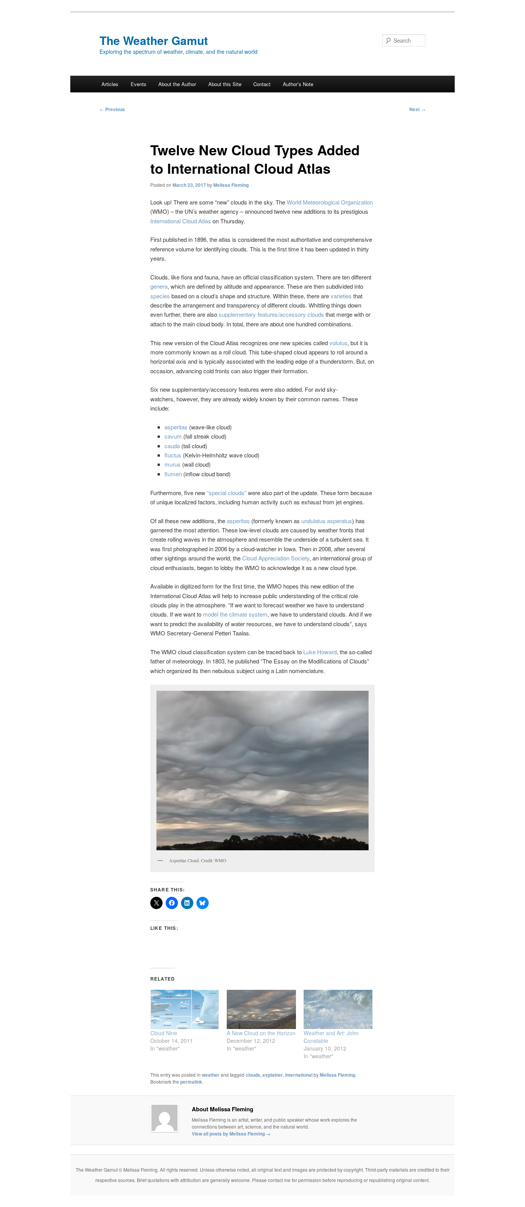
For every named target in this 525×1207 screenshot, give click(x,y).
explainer (272, 1074)
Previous (112, 109)
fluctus (172, 455)
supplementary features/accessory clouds (271, 314)
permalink (191, 1081)
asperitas (176, 427)
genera (159, 286)
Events (138, 84)
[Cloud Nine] (184, 1009)
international (298, 1074)
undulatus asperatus (326, 521)
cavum (173, 436)
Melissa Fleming (231, 184)
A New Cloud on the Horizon (261, 1033)
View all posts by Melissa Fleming (231, 1133)
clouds (253, 1074)
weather (210, 1074)
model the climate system (235, 614)
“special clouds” (226, 493)
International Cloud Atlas (180, 221)
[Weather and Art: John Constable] (338, 1009)
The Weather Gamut (154, 40)
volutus (338, 343)
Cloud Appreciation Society (275, 558)
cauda (172, 446)
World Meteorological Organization (330, 202)
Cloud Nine (163, 1033)
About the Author (177, 84)
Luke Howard (320, 652)
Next (417, 109)
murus (172, 464)
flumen (173, 474)
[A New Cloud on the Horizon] (261, 1009)
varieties (341, 296)
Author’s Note (298, 84)
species (160, 296)
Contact (262, 84)
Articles (109, 84)
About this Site (224, 84)
